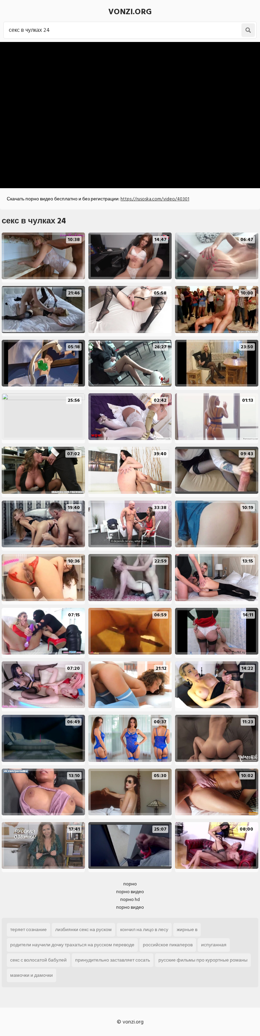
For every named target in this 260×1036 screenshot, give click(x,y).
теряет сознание (28, 929)
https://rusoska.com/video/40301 (155, 199)
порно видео (130, 892)
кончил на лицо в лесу (144, 929)
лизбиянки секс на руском (83, 929)
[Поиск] (248, 30)
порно (130, 884)
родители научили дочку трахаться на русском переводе (72, 945)
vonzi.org (130, 11)
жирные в (187, 929)
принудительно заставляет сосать (112, 960)
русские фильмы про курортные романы (202, 960)
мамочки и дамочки (31, 975)
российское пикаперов (168, 945)
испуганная (213, 945)
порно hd (130, 899)
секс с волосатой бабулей (38, 960)
